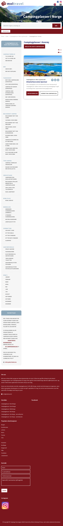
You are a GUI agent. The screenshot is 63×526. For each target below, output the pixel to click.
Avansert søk (6, 31)
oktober (8, 299)
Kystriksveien (4, 427)
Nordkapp (3, 445)
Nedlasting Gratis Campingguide (34, 46)
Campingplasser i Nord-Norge (8, 404)
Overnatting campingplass (49, 93)
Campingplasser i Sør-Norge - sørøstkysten (11, 417)
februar (7, 279)
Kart (60, 52)
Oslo (2, 437)
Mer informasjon (32, 93)
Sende (4, 490)
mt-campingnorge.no (11, 346)
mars (6, 282)
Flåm (2, 450)
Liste (60, 50)
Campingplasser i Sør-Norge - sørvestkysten (12, 414)
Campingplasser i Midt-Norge (8, 409)
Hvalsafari (3, 442)
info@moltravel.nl (11, 362)
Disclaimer (57, 522)
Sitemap (37, 522)
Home (2, 36)
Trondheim (3, 453)
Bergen (3, 424)
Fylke (7, 36)
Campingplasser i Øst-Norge (8, 411)
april (6, 284)
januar (7, 277)
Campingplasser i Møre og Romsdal (18, 36)
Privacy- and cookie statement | (47, 522)
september (8, 296)
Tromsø (3, 435)
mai (6, 286)
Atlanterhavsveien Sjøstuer (36, 82)
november (8, 301)
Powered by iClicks (29, 522)
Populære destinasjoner (9, 421)
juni (6, 289)
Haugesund (4, 448)
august (7, 294)
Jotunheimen (4, 455)
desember (8, 304)
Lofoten (3, 430)
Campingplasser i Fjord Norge (8, 406)
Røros (2, 432)
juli (6, 291)
